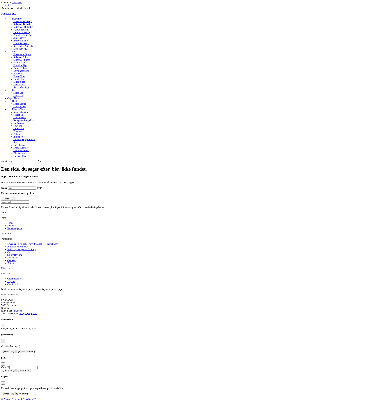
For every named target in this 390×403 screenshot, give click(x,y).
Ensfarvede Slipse (22, 54)
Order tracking (14, 278)
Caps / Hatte (13, 98)
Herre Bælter (19, 103)
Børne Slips (19, 76)
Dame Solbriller (21, 150)
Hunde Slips (19, 79)
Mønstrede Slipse (21, 60)
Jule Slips (18, 73)
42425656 (17, 2)
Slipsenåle (18, 114)
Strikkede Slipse (21, 57)
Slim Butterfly (20, 49)
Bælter (13, 101)
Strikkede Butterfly (22, 24)
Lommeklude (19, 117)
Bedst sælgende (14, 228)
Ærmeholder (19, 136)
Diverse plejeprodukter (24, 139)
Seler (15, 142)
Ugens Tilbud (20, 156)
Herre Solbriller (20, 147)
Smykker (17, 125)
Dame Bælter (19, 106)
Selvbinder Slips (21, 71)
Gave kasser (19, 145)
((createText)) (23, 370)
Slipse (12, 51)
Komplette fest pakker (24, 120)
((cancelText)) (8, 352)
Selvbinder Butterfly (23, 46)
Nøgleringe (18, 123)
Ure (11, 90)
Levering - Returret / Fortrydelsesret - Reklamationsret (33, 244)
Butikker (11, 263)
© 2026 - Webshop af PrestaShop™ (18, 399)
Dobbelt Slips (20, 68)
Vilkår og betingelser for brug (21, 249)
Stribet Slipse (19, 84)
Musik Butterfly (21, 43)
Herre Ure (18, 92)
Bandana (17, 131)
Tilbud (10, 223)
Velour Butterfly (21, 29)
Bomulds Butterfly (22, 35)
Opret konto (13, 284)
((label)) (5, 367)
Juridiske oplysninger (17, 246)
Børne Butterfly (20, 40)
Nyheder (11, 225)
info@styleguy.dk (28, 313)
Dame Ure (18, 95)
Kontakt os (12, 257)
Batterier (17, 134)
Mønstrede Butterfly (23, 27)
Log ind (11, 281)
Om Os (10, 252)
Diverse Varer (16, 109)
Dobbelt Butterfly (21, 32)
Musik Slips (19, 82)
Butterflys (14, 18)
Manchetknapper (21, 112)
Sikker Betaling (14, 255)
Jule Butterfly (19, 38)
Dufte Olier (18, 128)
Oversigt (11, 260)
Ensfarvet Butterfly (22, 21)
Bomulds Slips (20, 65)
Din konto (6, 268)
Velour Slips (19, 62)
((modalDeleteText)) (26, 352)
